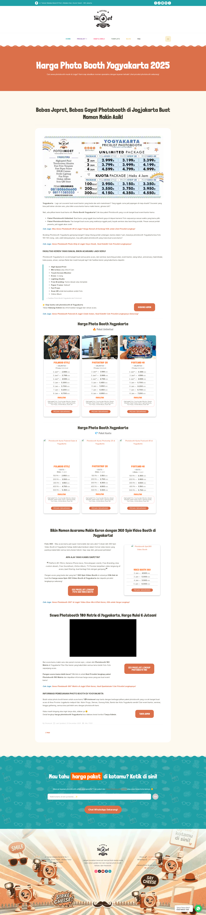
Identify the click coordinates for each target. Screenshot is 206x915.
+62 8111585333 (153, 857)
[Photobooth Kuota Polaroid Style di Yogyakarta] (62, 451)
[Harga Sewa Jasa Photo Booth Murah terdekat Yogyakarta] (103, 167)
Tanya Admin (144, 714)
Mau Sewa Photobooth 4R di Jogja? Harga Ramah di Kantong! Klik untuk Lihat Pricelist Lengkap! (93, 229)
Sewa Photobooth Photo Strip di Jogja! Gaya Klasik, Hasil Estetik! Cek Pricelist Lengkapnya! (91, 244)
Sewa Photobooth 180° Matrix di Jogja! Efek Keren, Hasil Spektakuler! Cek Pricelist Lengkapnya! (94, 686)
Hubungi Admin (144, 307)
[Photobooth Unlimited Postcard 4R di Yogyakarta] (138, 347)
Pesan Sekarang (61, 412)
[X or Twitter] (169, 3)
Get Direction (57, 868)
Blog (128, 39)
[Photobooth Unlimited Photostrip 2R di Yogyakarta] (100, 347)
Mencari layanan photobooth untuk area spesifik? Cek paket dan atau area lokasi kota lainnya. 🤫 (103, 789)
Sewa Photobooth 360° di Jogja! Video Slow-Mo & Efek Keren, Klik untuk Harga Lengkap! (90, 602)
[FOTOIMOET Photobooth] (103, 19)
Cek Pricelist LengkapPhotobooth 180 (139, 668)
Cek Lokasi (150, 868)
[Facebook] (166, 3)
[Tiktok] (159, 3)
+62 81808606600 (155, 860)
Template (115, 39)
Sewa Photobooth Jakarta (116, 789)
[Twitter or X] (109, 871)
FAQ (138, 39)
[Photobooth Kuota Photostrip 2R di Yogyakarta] (100, 451)
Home (68, 39)
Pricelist (81, 39)
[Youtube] (162, 3)
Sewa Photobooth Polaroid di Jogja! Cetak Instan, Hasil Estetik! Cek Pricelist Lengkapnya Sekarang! (95, 314)
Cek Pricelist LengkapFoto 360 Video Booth (83, 590)
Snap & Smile (99, 39)
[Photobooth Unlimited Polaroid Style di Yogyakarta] (62, 347)
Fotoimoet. (113, 904)
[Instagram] (155, 3)
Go (155, 796)
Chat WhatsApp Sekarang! (103, 809)
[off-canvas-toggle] (168, 39)
